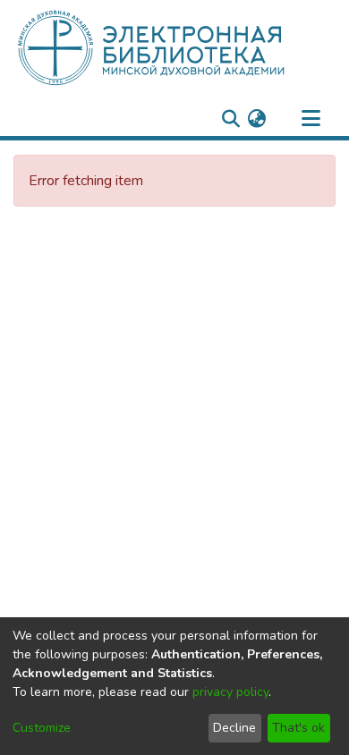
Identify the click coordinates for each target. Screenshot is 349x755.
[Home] (181, 47)
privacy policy (230, 691)
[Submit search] (230, 119)
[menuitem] (256, 119)
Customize (42, 727)
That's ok (298, 727)
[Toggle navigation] (310, 119)
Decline (234, 727)
